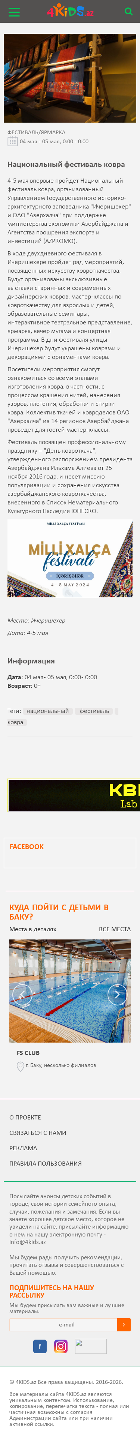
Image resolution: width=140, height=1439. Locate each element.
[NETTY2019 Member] (91, 1347)
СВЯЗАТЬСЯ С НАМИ (37, 1133)
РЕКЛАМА (23, 1148)
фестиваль (93, 711)
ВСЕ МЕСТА (115, 929)
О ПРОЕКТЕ (25, 1117)
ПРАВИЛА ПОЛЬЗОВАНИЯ (45, 1163)
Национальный (48, 711)
